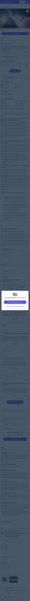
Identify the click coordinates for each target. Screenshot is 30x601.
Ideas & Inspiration (6, 567)
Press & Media (5, 548)
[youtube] (21, 434)
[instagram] (14, 434)
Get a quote (16, 33)
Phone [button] (24, 424)
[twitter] (11, 434)
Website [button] (7, 424)
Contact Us (4, 550)
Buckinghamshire (6, 41)
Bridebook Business (6, 556)
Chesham (13, 41)
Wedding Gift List (5, 569)
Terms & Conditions (22, 590)
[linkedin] (17, 434)
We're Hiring (4, 546)
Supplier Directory (5, 564)
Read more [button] (3, 51)
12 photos (5, 37)
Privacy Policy (13, 590)
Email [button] (15, 424)
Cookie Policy (6, 590)
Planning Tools (4, 562)
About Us (3, 544)
